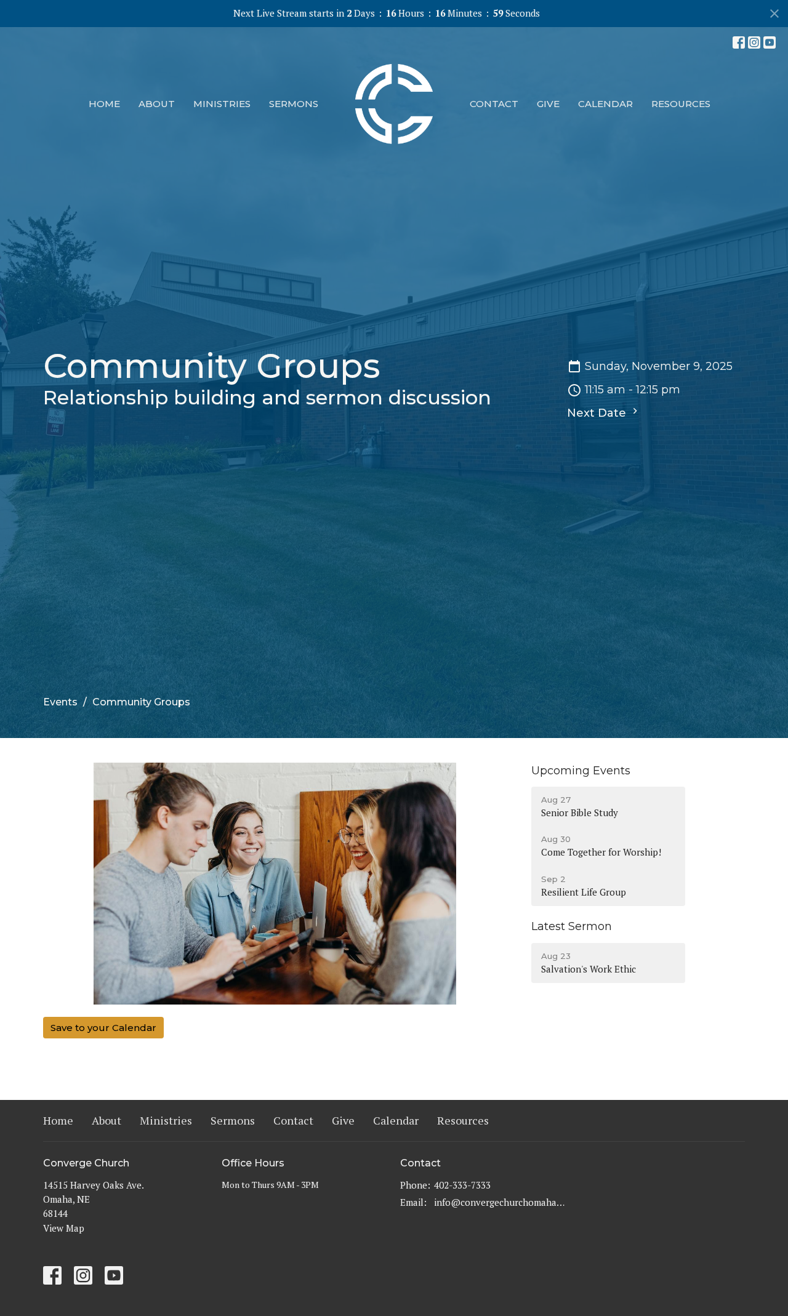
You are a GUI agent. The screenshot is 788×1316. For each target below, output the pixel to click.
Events (60, 702)
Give (548, 104)
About (157, 104)
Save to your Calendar (103, 1027)
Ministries (222, 104)
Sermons (293, 104)
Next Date (598, 413)
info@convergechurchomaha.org (500, 1202)
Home (104, 104)
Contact (494, 104)
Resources (680, 104)
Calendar (605, 104)
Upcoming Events (580, 770)
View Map (63, 1228)
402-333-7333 (462, 1185)
